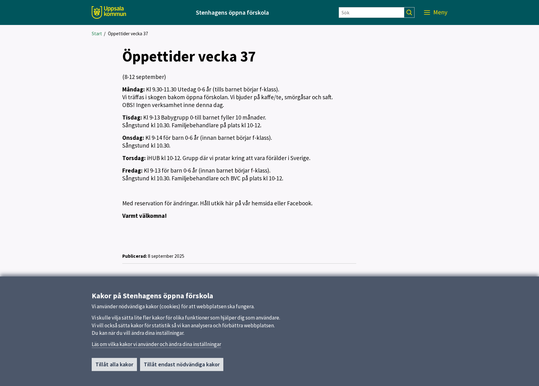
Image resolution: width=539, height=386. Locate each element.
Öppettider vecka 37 (128, 34)
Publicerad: (134, 256)
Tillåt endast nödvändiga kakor (182, 364)
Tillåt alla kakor (114, 364)
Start (97, 34)
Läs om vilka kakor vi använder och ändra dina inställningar (156, 344)
